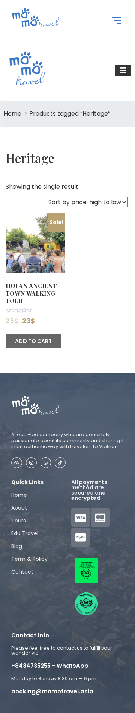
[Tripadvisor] (16, 462)
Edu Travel (24, 533)
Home (12, 113)
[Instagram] (31, 462)
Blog (16, 546)
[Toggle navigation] (123, 70)
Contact (22, 572)
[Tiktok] (60, 462)
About (19, 507)
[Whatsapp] (45, 462)
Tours (18, 520)
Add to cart (33, 341)
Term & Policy (29, 559)
